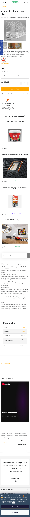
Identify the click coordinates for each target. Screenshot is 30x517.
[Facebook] (15, 481)
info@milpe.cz (16, 469)
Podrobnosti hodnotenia (23, 17)
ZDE (13, 503)
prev (1, 450)
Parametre (12, 256)
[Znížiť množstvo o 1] (21, 83)
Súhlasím (15, 512)
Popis (5, 256)
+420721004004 (16, 471)
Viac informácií (5, 63)
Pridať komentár (22, 441)
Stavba (24, 331)
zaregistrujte (4, 442)
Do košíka (15, 89)
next (28, 450)
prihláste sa (7, 441)
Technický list (6, 363)
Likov (28, 94)
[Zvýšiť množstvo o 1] (27, 83)
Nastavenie (15, 507)
